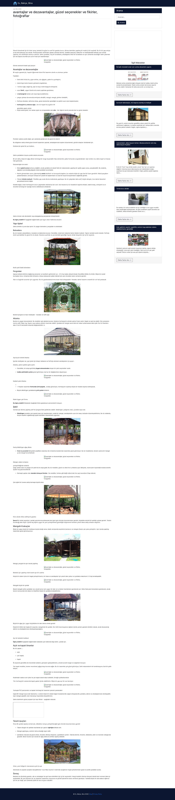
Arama (122, 23)
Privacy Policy (97, 794)
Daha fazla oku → (124, 95)
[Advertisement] (62, 33)
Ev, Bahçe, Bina (25, 3)
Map (90, 794)
